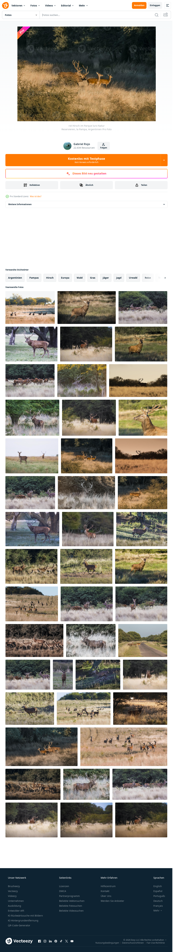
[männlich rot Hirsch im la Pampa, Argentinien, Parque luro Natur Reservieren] (31, 344)
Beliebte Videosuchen (71, 910)
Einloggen (152, 5)
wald (80, 277)
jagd (118, 277)
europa (65, 277)
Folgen (102, 147)
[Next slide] (159, 278)
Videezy (12, 896)
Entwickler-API (16, 910)
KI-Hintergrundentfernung (23, 920)
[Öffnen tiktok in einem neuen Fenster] (61, 941)
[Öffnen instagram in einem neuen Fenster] (45, 941)
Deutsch (155, 900)
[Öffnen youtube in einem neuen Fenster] (72, 941)
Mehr (82, 5)
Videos (49, 5)
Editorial (66, 5)
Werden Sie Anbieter (112, 900)
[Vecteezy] (5, 5)
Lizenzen (64, 886)
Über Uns (105, 896)
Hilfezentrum (107, 886)
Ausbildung (14, 905)
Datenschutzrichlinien (130, 942)
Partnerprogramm (69, 896)
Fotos (33, 5)
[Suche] (154, 15)
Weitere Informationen (20, 204)
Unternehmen (15, 900)
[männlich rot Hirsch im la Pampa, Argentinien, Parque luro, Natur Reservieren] (86, 307)
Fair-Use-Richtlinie (153, 942)
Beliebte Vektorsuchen (71, 900)
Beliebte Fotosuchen (70, 905)
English (155, 886)
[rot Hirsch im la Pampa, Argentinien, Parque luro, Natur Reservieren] (31, 455)
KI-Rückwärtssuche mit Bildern (25, 915)
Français (156, 905)
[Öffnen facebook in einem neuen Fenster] (39, 941)
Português (157, 896)
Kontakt (104, 891)
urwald (133, 277)
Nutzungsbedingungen (105, 942)
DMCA (62, 891)
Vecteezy (12, 891)
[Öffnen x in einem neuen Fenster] (66, 941)
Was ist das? (35, 196)
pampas (34, 277)
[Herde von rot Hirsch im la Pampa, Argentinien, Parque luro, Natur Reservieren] (30, 307)
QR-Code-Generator (19, 925)
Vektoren (16, 5)
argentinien (15, 277)
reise (148, 277)
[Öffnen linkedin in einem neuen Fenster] (50, 941)
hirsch (50, 277)
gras (92, 277)
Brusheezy (13, 886)
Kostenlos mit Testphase (85, 160)
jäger (106, 277)
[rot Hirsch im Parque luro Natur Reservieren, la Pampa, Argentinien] (86, 344)
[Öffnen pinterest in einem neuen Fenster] (55, 941)
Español (155, 891)
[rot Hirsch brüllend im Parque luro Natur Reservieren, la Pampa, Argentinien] (145, 675)
